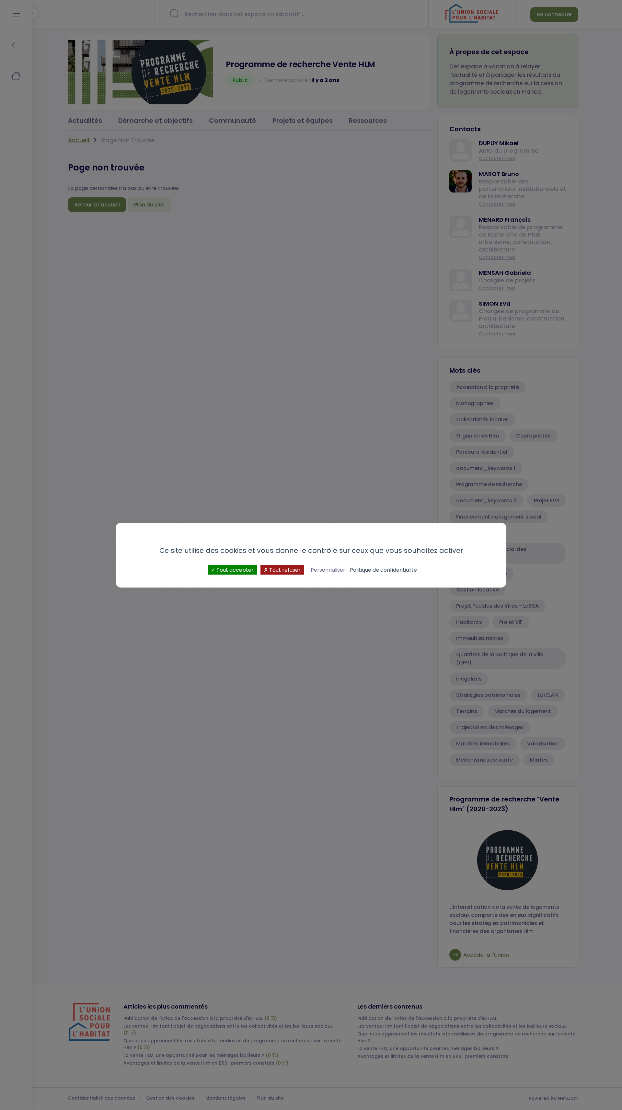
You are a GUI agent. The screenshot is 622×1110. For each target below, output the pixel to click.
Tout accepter (234, 569)
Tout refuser (284, 569)
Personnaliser (328, 569)
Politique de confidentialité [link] (383, 569)
